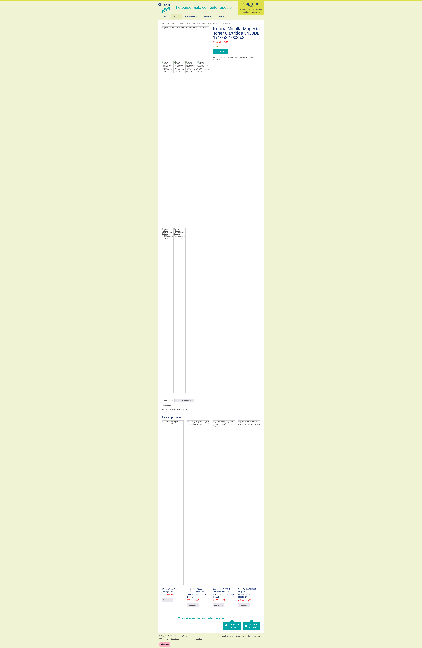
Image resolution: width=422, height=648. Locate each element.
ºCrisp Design (175, 639)
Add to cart (220, 51)
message (256, 12)
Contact (221, 17)
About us (207, 17)
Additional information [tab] (184, 400)
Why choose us (191, 17)
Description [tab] (168, 400)
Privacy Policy (183, 636)
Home (165, 17)
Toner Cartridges (185, 23)
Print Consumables (173, 23)
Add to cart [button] (167, 600)
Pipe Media (199, 639)
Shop (176, 17)
